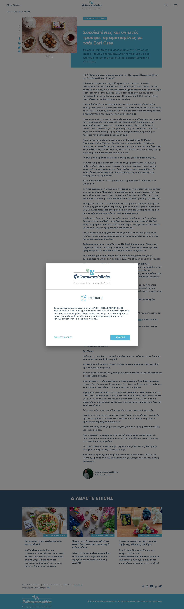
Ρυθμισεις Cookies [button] (63, 337)
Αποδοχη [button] (120, 337)
